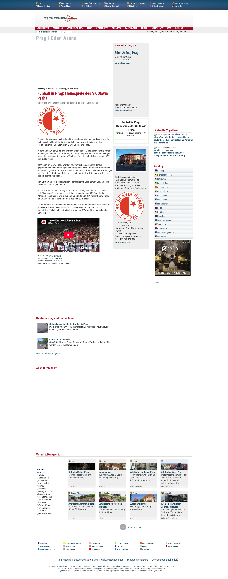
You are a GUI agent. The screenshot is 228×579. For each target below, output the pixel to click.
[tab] (173, 170)
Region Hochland (112, 6)
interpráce (62, 568)
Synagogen (44, 508)
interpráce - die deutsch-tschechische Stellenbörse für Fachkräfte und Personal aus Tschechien (173, 140)
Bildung (160, 170)
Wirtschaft (161, 236)
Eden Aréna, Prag (126, 53)
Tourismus (161, 224)
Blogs (66, 32)
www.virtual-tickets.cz (125, 110)
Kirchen (42, 488)
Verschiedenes (46, 513)
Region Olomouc (157, 6)
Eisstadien (44, 477)
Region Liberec (111, 3)
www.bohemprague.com (164, 150)
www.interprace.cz (179, 134)
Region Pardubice (158, 3)
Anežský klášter (138, 503)
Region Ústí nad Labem (92, 3)
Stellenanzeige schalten (48, 32)
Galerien (43, 480)
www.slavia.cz (55, 256)
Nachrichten (43, 28)
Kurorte (160, 212)
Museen (42, 502)
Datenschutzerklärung (86, 559)
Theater (42, 510)
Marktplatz (157, 28)
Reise (89, 28)
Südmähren (133, 6)
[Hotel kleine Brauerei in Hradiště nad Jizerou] (173, 275)
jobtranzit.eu (65, 571)
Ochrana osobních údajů (165, 559)
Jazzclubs (44, 483)
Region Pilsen (66, 6)
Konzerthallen (45, 497)
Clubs (41, 475)
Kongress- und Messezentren (44, 493)
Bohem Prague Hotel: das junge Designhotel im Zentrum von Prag (169, 154)
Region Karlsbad (44, 6)
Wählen (40, 469)
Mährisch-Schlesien (181, 3)
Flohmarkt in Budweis (59, 339)
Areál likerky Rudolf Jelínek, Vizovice (171, 505)
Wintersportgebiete (165, 232)
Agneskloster (106, 472)
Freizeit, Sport (163, 183)
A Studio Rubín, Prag (78, 472)
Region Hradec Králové (137, 3)
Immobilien (162, 199)
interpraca (135, 568)
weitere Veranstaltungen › (48, 353)
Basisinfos (58, 28)
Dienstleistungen (164, 175)
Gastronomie (131, 28)
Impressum (64, 559)
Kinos (41, 486)
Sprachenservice (164, 220)
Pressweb (120, 571)
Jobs (169, 28)
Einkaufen (116, 28)
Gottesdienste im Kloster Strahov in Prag (68, 324)
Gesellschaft (162, 191)
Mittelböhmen (66, 3)
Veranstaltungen (75, 28)
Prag (40, 3)
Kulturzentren (45, 499)
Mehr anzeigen (134, 527)
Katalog (179, 28)
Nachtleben (162, 216)
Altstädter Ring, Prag (171, 472)
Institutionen (162, 204)
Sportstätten (45, 505)
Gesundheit (162, 195)
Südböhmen (88, 6)
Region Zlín (178, 6)
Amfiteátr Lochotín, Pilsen (81, 503)
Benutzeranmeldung (137, 559)
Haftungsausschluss (112, 559)
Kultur (144, 28)
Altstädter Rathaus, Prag (142, 472)
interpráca (99, 568)
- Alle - (42, 472)
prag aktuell (117, 566)
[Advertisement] (121, 16)
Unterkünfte (102, 28)
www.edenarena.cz (123, 63)
